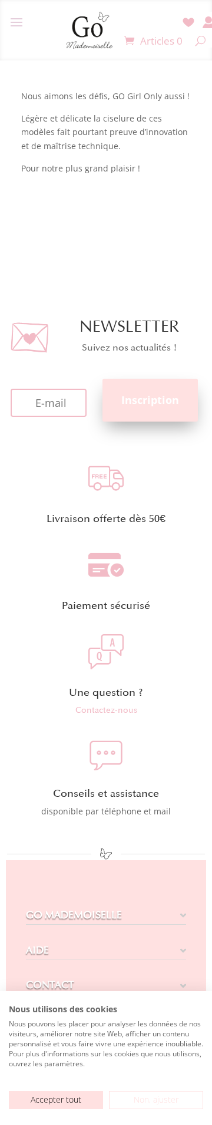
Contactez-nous (106, 710)
